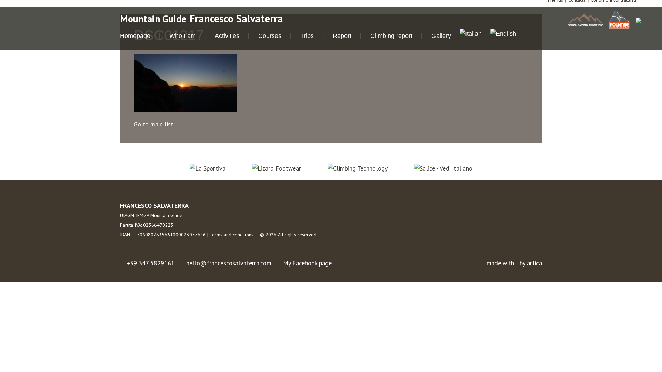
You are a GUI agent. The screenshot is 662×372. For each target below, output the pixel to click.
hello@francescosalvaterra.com (228, 263)
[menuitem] (471, 35)
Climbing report (391, 35)
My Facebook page (307, 263)
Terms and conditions (232, 234)
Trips (307, 35)
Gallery (441, 35)
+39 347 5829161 (150, 263)
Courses (269, 35)
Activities (227, 35)
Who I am (182, 35)
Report (342, 35)
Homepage (135, 35)
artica (534, 263)
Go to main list (153, 124)
